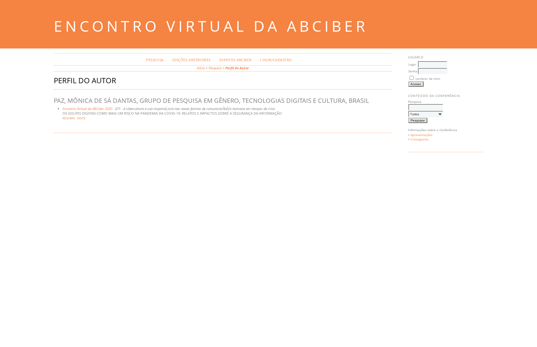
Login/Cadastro (276, 59)
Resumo (68, 118)
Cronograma (420, 139)
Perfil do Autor (237, 68)
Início (201, 68)
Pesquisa (154, 59)
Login (412, 64)
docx (81, 118)
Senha (412, 71)
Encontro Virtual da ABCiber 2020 (87, 108)
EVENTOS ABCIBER (235, 59)
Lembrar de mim (427, 78)
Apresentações (422, 135)
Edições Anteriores (191, 59)
